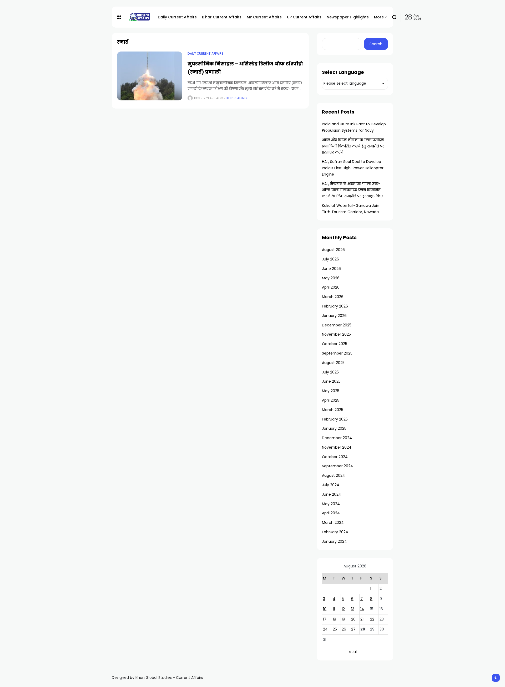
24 (325, 629)
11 (334, 609)
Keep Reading (236, 98)
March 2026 (333, 296)
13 (352, 609)
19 (343, 619)
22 (372, 619)
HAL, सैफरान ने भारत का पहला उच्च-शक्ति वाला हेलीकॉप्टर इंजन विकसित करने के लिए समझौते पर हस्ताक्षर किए (352, 190)
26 (344, 629)
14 (362, 609)
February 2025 (335, 419)
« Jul (353, 651)
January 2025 (334, 428)
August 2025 (333, 362)
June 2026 (331, 268)
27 (353, 629)
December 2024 (337, 437)
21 (361, 619)
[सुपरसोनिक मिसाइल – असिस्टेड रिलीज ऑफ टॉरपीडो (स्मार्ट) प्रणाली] (149, 76)
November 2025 (336, 334)
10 (324, 609)
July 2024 (330, 485)
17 (324, 619)
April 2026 (331, 287)
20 (353, 619)
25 (335, 629)
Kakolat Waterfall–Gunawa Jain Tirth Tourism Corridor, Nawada (350, 208)
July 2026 (330, 259)
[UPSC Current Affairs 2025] (139, 17)
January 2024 (334, 541)
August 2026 (333, 249)
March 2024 (333, 522)
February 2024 (335, 532)
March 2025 (332, 409)
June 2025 (331, 381)
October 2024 (335, 456)
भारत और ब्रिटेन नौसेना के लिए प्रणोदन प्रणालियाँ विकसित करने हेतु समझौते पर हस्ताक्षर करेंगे (353, 146)
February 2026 (335, 306)
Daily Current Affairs (205, 54)
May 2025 (330, 390)
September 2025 (337, 353)
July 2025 (330, 372)
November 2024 (336, 447)
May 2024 (331, 503)
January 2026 (334, 315)
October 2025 (334, 343)
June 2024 (331, 494)
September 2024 (337, 466)
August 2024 (333, 475)
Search (376, 44)
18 (334, 619)
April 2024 (331, 513)
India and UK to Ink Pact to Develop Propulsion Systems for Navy (354, 127)
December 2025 (336, 325)
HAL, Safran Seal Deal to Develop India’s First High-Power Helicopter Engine (352, 168)
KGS (197, 98)
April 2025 (330, 400)
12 (343, 609)
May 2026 (331, 278)
